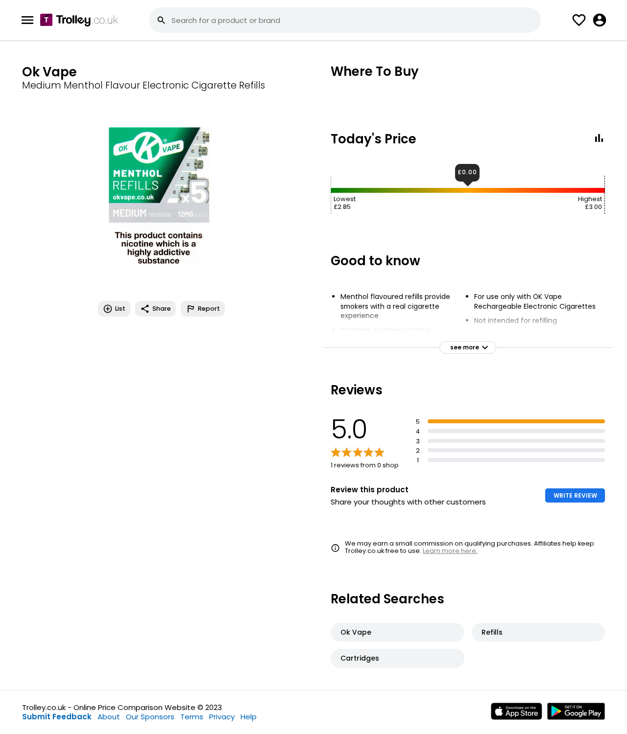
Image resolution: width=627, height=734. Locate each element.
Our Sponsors (150, 716)
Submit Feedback (57, 716)
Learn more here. (450, 550)
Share (161, 308)
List (120, 308)
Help (249, 716)
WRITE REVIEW (575, 495)
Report (209, 308)
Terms (191, 716)
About (108, 716)
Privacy (222, 716)
